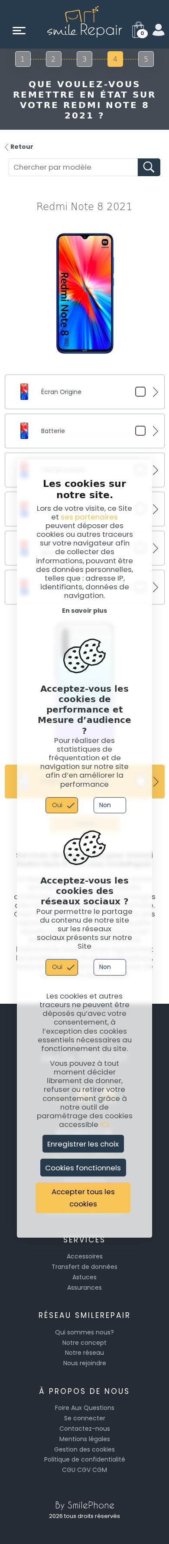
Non (105, 805)
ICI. (105, 1124)
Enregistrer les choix (83, 1144)
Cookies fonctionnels (83, 1168)
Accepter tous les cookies (83, 1197)
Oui (57, 805)
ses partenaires (89, 516)
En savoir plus (84, 610)
